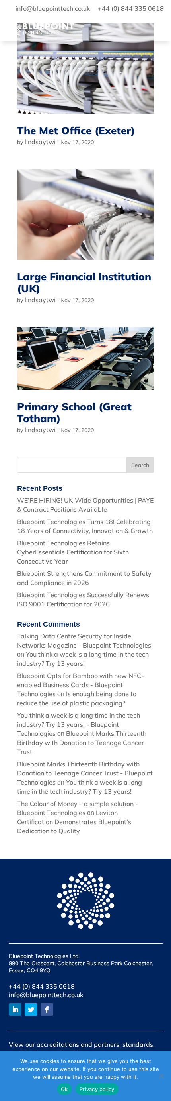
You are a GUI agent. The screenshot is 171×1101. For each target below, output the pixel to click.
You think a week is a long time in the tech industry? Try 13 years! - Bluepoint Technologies (78, 724)
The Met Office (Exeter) (76, 130)
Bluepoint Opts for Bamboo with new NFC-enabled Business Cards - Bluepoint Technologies (80, 685)
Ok (64, 1089)
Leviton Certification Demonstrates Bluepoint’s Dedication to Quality (74, 822)
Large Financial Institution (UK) (84, 282)
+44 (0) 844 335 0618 (42, 986)
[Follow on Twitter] (31, 1009)
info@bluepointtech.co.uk (46, 995)
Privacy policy (97, 1089)
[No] (161, 1076)
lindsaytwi (40, 142)
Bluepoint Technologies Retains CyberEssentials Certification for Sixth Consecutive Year (73, 552)
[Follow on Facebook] (47, 1009)
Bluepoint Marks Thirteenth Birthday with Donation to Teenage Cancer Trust (81, 743)
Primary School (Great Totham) (74, 412)
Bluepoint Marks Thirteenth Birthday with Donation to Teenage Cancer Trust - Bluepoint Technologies (85, 773)
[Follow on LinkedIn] (15, 1009)
